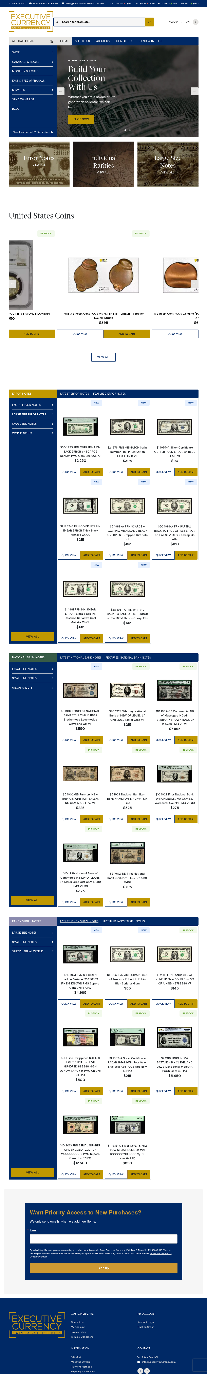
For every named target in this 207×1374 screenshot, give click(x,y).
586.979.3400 (18, 3)
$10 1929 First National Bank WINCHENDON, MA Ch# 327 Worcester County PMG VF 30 (175, 799)
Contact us (77, 1322)
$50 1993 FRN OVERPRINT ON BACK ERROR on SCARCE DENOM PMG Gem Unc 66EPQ (80, 451)
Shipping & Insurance (83, 1371)
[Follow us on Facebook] (140, 1371)
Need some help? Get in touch (33, 132)
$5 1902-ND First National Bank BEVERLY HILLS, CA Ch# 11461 (127, 878)
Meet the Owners (80, 1361)
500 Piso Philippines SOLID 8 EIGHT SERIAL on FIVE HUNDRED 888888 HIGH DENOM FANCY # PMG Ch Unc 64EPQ (80, 1066)
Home (64, 41)
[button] (125, 130)
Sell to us (82, 41)
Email (34, 1230)
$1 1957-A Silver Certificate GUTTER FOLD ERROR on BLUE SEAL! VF (174, 452)
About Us (103, 41)
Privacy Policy (79, 1331)
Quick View (80, 333)
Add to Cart (32, 333)
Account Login (145, 1322)
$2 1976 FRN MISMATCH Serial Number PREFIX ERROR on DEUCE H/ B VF (127, 452)
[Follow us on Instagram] (147, 1371)
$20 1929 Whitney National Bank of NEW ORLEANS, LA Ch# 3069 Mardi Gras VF (127, 715)
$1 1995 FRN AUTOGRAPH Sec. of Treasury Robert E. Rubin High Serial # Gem (127, 979)
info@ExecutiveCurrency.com (84, 3)
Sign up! (104, 1268)
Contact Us (124, 41)
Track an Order (145, 1326)
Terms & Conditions (82, 1336)
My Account (78, 1326)
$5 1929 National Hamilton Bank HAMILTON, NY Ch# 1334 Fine (127, 799)
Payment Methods (81, 1366)
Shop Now (81, 119)
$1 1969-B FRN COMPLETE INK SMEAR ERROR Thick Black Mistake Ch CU (80, 530)
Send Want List (151, 41)
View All (39, 165)
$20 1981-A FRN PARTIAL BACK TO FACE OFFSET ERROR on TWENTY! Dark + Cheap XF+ (127, 614)
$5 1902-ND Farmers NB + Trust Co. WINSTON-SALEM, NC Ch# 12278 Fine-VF (80, 799)
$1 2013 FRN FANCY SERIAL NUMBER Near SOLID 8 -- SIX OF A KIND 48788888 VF (174, 979)
